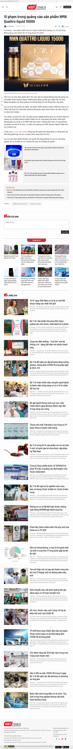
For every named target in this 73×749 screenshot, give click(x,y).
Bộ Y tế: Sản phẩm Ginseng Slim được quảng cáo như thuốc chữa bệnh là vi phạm (49, 322)
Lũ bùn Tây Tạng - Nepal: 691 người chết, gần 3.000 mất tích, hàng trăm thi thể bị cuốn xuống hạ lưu (45, 283)
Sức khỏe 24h (11, 295)
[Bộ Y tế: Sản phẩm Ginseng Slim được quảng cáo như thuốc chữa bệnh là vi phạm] (16, 327)
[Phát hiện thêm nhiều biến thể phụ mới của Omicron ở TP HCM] (16, 534)
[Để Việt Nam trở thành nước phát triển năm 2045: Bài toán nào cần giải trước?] (28, 272)
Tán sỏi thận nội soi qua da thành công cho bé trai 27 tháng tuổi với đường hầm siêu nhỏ (49, 572)
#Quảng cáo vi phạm (35, 204)
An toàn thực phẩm (20, 132)
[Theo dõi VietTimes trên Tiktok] (65, 739)
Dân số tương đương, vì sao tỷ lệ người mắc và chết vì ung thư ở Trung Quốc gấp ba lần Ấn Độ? (49, 550)
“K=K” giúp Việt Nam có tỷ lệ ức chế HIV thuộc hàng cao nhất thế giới (47, 302)
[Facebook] (56, 26)
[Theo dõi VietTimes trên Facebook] (56, 739)
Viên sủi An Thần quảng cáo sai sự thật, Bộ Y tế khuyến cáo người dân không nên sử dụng (35, 197)
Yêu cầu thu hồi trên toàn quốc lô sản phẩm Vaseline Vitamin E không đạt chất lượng (44, 149)
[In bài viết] (59, 26)
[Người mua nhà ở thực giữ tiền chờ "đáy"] (11, 249)
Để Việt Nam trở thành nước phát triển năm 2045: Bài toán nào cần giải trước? (28, 282)
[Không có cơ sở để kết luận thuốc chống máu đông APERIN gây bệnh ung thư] (16, 513)
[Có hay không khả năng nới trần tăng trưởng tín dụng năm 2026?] (62, 272)
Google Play (65, 747)
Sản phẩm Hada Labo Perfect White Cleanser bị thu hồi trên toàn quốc (45, 161)
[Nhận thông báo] (57, 7)
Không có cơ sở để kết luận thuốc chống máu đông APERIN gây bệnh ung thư (48, 508)
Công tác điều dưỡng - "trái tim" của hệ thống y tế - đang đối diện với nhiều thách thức (49, 344)
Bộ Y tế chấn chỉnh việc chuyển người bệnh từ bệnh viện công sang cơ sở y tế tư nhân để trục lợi (49, 385)
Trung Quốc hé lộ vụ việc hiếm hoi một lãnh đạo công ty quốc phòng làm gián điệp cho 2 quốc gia (45, 260)
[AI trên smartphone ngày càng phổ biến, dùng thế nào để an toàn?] (11, 272)
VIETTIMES (36, 7)
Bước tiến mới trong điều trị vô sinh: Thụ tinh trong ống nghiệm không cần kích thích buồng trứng (48, 696)
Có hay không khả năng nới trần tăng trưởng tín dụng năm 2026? (61, 282)
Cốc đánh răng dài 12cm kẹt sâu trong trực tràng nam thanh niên (49, 654)
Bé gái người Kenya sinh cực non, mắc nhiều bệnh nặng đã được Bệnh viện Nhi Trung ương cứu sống (48, 405)
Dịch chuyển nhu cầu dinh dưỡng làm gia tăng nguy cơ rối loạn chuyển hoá (48, 591)
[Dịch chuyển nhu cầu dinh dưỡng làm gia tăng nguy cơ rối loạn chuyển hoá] (16, 596)
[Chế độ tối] (60, 7)
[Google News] (65, 26)
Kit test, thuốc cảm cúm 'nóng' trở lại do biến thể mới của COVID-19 (48, 612)
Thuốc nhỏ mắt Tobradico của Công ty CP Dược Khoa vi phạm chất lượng (48, 426)
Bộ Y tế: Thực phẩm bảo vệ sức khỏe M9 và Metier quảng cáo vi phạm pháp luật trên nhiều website (44, 174)
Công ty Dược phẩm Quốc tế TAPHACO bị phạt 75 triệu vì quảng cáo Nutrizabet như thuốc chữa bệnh (48, 468)
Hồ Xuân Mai (10, 26)
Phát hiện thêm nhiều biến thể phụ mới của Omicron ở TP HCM (49, 528)
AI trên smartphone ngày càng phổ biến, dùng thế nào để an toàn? (10, 282)
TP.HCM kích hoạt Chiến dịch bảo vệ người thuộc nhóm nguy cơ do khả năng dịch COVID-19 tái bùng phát (48, 633)
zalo (59, 739)
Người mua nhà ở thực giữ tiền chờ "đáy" (11, 257)
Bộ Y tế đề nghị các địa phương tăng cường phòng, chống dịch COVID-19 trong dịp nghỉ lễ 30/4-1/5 (49, 365)
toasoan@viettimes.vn (62, 728)
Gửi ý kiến (65, 232)
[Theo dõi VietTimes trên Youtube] (62, 739)
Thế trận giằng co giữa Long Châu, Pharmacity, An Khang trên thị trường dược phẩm (28, 260)
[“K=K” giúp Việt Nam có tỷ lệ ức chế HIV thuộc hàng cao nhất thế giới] (16, 307)
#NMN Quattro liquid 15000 (20, 204)
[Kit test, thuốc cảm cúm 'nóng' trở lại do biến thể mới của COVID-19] (16, 617)
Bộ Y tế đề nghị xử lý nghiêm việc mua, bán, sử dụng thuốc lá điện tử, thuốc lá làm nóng (49, 489)
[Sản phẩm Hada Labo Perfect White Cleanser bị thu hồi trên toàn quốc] (13, 164)
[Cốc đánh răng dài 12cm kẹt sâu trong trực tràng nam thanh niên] (16, 659)
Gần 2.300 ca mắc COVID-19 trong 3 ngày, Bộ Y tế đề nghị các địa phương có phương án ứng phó (49, 676)
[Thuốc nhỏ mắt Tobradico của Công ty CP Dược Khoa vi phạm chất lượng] (16, 431)
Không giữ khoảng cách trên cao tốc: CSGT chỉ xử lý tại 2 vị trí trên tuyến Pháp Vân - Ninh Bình (61, 260)
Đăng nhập (67, 7)
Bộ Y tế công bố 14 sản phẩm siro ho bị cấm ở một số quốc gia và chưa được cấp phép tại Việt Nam (49, 448)
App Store (58, 747)
